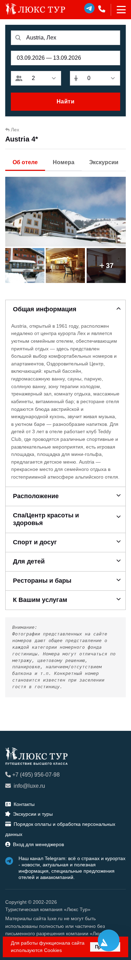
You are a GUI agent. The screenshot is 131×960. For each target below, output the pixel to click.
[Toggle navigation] (118, 10)
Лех (15, 129)
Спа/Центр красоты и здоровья (46, 519)
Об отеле (25, 162)
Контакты (24, 804)
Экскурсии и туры (33, 814)
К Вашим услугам (40, 599)
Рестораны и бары (42, 580)
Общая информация (45, 309)
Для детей (29, 561)
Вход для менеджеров (38, 844)
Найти (66, 101)
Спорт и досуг (35, 542)
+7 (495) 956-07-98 (36, 775)
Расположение (36, 496)
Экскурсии (103, 162)
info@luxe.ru (29, 786)
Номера (63, 162)
